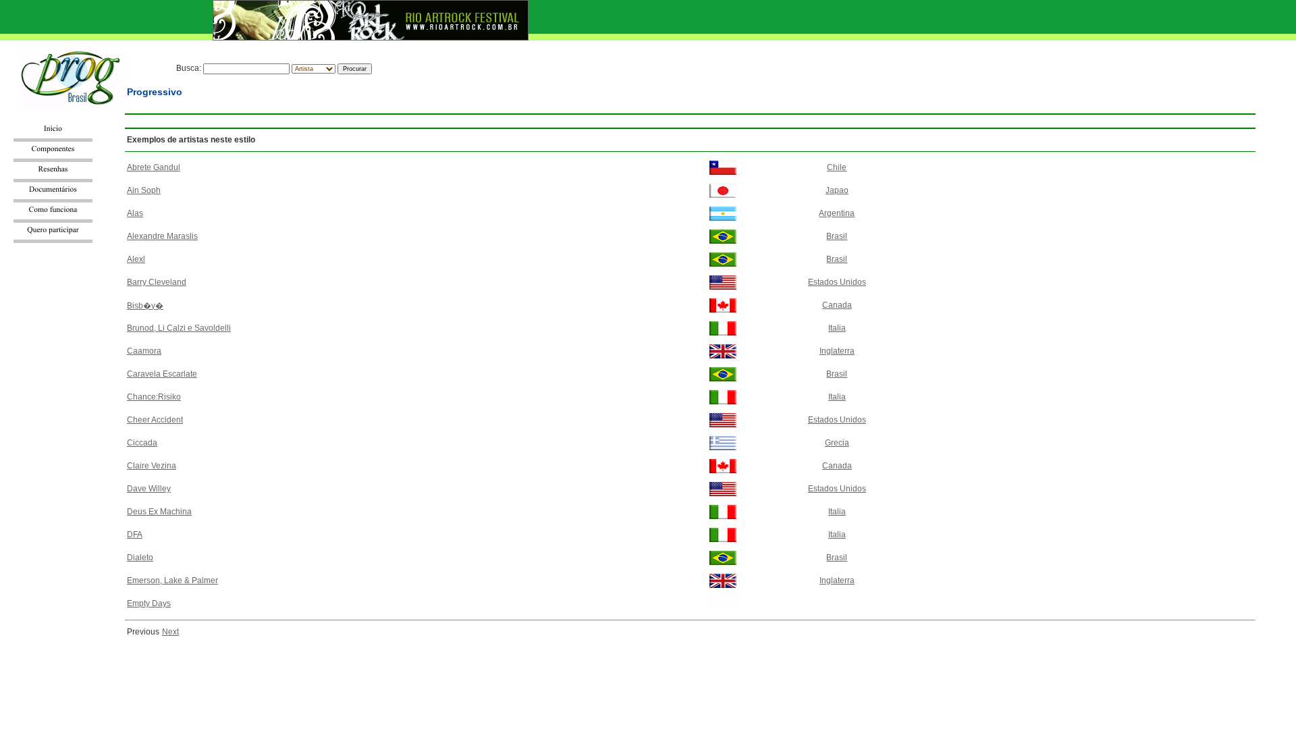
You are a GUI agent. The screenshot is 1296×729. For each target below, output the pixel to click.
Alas (135, 213)
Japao (837, 190)
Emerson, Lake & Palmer (172, 580)
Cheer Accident (155, 420)
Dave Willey (149, 488)
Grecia (837, 443)
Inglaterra (837, 351)
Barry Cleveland (156, 282)
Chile (836, 167)
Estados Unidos (837, 282)
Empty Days (149, 603)
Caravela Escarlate (162, 374)
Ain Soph (144, 190)
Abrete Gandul (153, 167)
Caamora (144, 351)
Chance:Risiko (154, 397)
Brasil (836, 236)
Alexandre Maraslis (162, 236)
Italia (837, 328)
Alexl (136, 259)
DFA (134, 534)
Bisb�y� (145, 305)
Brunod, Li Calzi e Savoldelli (179, 328)
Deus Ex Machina (159, 511)
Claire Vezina (151, 465)
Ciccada (142, 443)
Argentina (837, 213)
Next (170, 632)
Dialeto (140, 557)
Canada (837, 305)
